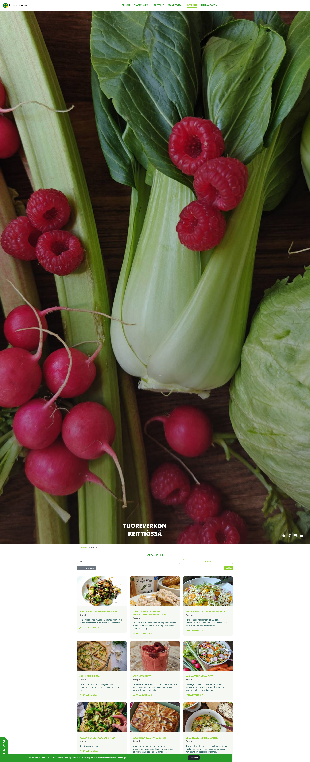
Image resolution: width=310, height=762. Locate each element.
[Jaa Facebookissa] (4, 741)
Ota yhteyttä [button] (174, 5)
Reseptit (192, 5)
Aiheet (208, 561)
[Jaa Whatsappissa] (4, 746)
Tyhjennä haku (87, 568)
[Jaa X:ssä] (4, 750)
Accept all (193, 757)
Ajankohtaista (209, 5)
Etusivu (126, 5)
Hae (230, 568)
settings (122, 757)
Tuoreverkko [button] (141, 5)
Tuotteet (159, 5)
